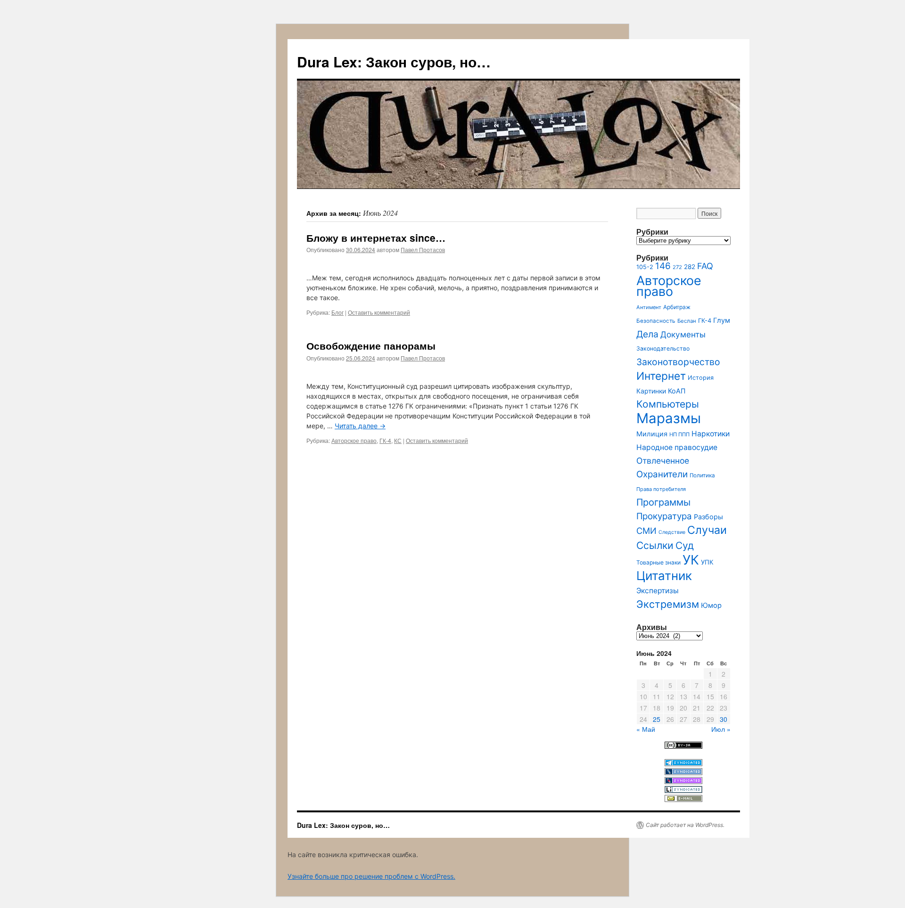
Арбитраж (677, 307)
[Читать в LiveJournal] (683, 773)
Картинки (651, 391)
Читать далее (360, 426)
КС (398, 440)
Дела (647, 334)
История (701, 377)
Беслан (686, 321)
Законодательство (663, 348)
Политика (702, 475)
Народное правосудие (676, 447)
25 (656, 719)
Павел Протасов (423, 249)
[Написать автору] (683, 799)
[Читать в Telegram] (683, 764)
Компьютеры (667, 404)
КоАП (676, 391)
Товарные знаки (658, 562)
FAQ (705, 266)
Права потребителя (661, 489)
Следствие (671, 532)
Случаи (707, 530)
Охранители (662, 474)
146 (663, 266)
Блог (337, 312)
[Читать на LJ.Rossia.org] (683, 781)
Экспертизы (657, 590)
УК (691, 560)
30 (723, 719)
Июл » (721, 729)
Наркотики (710, 433)
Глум (721, 320)
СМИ (646, 530)
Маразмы (668, 418)
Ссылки (655, 545)
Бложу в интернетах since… (375, 237)
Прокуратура (664, 516)
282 (689, 266)
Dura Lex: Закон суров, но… (394, 61)
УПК (707, 562)
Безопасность (655, 321)
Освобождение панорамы (371, 345)
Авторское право (354, 440)
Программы (663, 502)
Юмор (711, 605)
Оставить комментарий (379, 312)
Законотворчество (678, 362)
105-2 (644, 266)
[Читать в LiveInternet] (683, 790)
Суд (684, 545)
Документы (683, 334)
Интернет (661, 375)
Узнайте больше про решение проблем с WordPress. (371, 876)
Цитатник (664, 575)
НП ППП (679, 434)
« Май (645, 729)
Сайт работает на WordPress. (685, 824)
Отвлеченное (662, 461)
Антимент (648, 307)
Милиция (651, 434)
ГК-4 (385, 440)
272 (677, 267)
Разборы (708, 517)
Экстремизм (667, 604)
